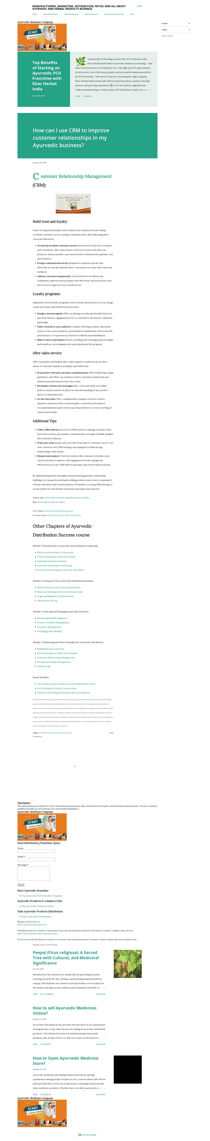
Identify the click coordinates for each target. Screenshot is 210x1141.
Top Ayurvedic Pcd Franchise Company (42, 895)
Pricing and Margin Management (59, 511)
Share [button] (77, 96)
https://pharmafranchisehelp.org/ (32, 924)
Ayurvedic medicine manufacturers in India (66, 497)
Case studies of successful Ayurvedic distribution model (66, 683)
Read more (101, 994)
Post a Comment (47, 994)
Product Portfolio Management (53, 622)
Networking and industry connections (56, 688)
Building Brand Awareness (50, 648)
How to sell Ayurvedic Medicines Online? (64, 1010)
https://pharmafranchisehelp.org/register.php (37, 933)
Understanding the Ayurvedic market (56, 556)
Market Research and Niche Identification (58, 587)
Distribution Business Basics (51, 561)
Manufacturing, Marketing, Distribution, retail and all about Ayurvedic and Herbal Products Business (79, 7)
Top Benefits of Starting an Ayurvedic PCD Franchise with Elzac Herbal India (47, 76)
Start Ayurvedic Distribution (36, 916)
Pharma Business (91, 14)
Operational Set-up (47, 600)
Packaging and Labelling (49, 631)
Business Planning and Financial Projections (60, 591)
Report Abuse (167, 36)
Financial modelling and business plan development (63, 692)
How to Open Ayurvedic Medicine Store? (65, 1060)
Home (34, 14)
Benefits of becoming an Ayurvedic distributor (61, 570)
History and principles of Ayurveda (55, 552)
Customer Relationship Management (56, 657)
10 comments (45, 1094)
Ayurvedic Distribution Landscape (54, 565)
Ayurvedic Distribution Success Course (55, 733)
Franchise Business (71, 14)
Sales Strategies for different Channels (64, 515)
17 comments (45, 1044)
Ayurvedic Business (50, 14)
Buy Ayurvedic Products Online (38, 906)
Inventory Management (49, 627)
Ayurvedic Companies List (114, 14)
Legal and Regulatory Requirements (55, 596)
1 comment (87, 96)
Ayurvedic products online (51, 502)
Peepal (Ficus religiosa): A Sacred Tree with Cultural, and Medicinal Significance (66, 958)
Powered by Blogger (89, 1135)
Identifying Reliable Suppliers (52, 618)
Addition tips (44, 666)
